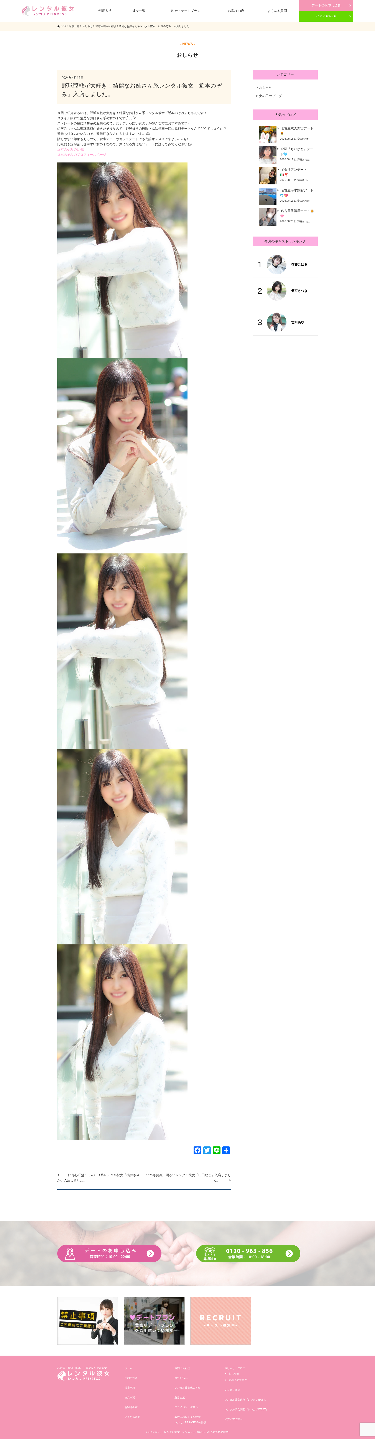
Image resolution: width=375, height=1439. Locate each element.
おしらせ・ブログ (234, 1368)
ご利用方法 (131, 1377)
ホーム (128, 1368)
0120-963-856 (326, 16)
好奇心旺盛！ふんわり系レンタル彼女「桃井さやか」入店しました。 (98, 1177)
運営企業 (179, 1397)
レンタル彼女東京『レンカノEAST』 (246, 1399)
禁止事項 (130, 1387)
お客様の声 (131, 1407)
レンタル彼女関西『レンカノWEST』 (246, 1409)
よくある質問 (132, 1417)
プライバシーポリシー (187, 1407)
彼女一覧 (130, 1397)
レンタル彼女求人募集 (187, 1387)
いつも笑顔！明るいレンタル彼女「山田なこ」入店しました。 (188, 1177)
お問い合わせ (182, 1368)
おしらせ (265, 87)
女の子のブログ (270, 96)
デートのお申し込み (326, 5)
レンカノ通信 (232, 1389)
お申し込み (181, 1377)
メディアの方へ (233, 1419)
